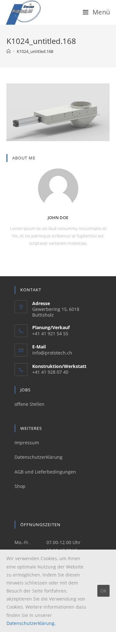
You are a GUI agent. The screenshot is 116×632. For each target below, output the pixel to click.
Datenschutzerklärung (39, 457)
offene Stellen (29, 404)
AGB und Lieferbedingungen (45, 472)
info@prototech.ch (52, 353)
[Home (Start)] (8, 51)
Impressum (27, 443)
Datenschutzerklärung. (31, 623)
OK (103, 591)
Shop (20, 486)
